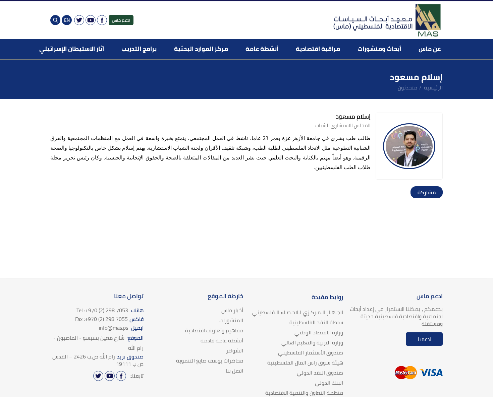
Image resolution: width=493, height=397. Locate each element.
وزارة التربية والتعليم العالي (312, 342)
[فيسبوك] (102, 20)
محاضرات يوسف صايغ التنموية (209, 360)
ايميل (121, 328)
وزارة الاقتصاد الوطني (318, 332)
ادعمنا (424, 339)
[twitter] (430, 192)
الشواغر (234, 350)
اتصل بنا (234, 371)
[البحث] (55, 20)
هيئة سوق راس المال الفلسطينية (305, 362)
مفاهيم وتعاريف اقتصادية (214, 330)
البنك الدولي (329, 383)
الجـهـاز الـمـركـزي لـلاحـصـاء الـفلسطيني (297, 312)
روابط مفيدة (327, 297)
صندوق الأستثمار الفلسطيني (310, 352)
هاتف (110, 310)
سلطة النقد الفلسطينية (316, 322)
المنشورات (231, 320)
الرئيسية (433, 87)
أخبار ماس (232, 310)
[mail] (416, 192)
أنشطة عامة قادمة (222, 340)
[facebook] (437, 192)
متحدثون (407, 87)
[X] (79, 20)
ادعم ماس (121, 20)
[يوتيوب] (91, 20)
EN (67, 20)
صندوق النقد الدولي (320, 373)
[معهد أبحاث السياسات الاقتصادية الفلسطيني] (387, 20)
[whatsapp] (423, 192)
